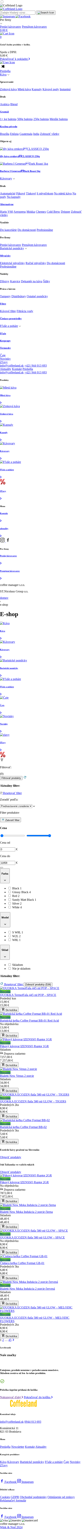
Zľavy (4, 362)
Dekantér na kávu (31, 281)
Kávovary (6, 178)
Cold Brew (53, 211)
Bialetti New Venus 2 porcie (17, 1075)
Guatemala (25, 133)
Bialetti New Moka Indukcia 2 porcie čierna (26, 1211)
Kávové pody (51, 89)
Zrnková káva (8, 89)
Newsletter (17, 1446)
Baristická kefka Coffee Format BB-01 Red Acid (29, 1020)
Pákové (20, 193)
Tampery (5, 296)
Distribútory (18, 296)
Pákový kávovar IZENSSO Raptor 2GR (24, 1182)
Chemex (41, 211)
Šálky (46, 281)
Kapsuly (37, 89)
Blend (14, 104)
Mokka (31, 211)
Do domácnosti (27, 229)
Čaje (3, 355)
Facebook (11, 1481)
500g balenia (25, 119)
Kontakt (17, 369)
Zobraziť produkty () (38, 984)
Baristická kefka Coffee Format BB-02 (23, 1127)
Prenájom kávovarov (34, 26)
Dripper (65, 211)
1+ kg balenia (8, 119)
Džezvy (4, 281)
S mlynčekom (45, 193)
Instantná (65, 89)
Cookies (5, 1497)
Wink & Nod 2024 (11, 1527)
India (36, 133)
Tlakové (31, 193)
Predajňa (5, 71)
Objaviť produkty (10, 1157)
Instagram (28, 1481)
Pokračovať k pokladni (14, 59)
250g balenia (41, 119)
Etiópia (14, 133)
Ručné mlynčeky (36, 263)
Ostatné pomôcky (37, 296)
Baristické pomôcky (12, 248)
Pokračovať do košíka (37, 1397)
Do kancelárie (8, 229)
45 (9, 1340)
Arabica (5, 104)
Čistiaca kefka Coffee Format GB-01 (22, 1263)
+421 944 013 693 (35, 365)
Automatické (7, 193)
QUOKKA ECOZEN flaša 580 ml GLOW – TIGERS (33, 1101)
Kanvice (15, 281)
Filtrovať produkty (11, 778)
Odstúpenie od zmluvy (61, 1497)
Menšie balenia (59, 119)
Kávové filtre (8, 311)
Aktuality (5, 369)
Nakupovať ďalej (11, 1397)
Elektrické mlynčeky (12, 263)
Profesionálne (45, 229)
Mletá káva (24, 89)
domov (4, 597)
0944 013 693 (32, 1421)
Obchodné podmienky (33, 1497)
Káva (3, 74)
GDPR (15, 1497)
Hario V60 (6, 211)
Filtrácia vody (25, 311)
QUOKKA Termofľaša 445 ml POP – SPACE (28, 995)
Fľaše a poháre (9, 326)
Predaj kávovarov (10, 26)
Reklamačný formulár (13, 1500)
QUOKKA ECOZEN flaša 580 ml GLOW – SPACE (32, 1237)
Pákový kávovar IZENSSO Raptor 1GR (24, 1046)
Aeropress (20, 211)
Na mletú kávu (63, 193)
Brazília (4, 133)
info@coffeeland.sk (12, 365)
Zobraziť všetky (49, 133)
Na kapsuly (14, 196)
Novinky (5, 358)
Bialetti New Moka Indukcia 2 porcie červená (27, 1288)
